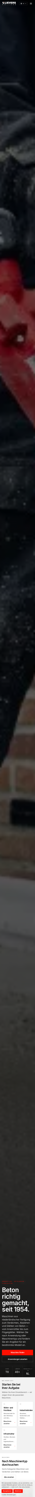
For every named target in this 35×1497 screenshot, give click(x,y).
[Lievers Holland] (9, 3)
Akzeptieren (7, 1491)
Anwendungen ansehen (17, 1359)
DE (23, 3)
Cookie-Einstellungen (9, 1495)
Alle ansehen (9, 1477)
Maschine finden (17, 1352)
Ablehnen (18, 1491)
